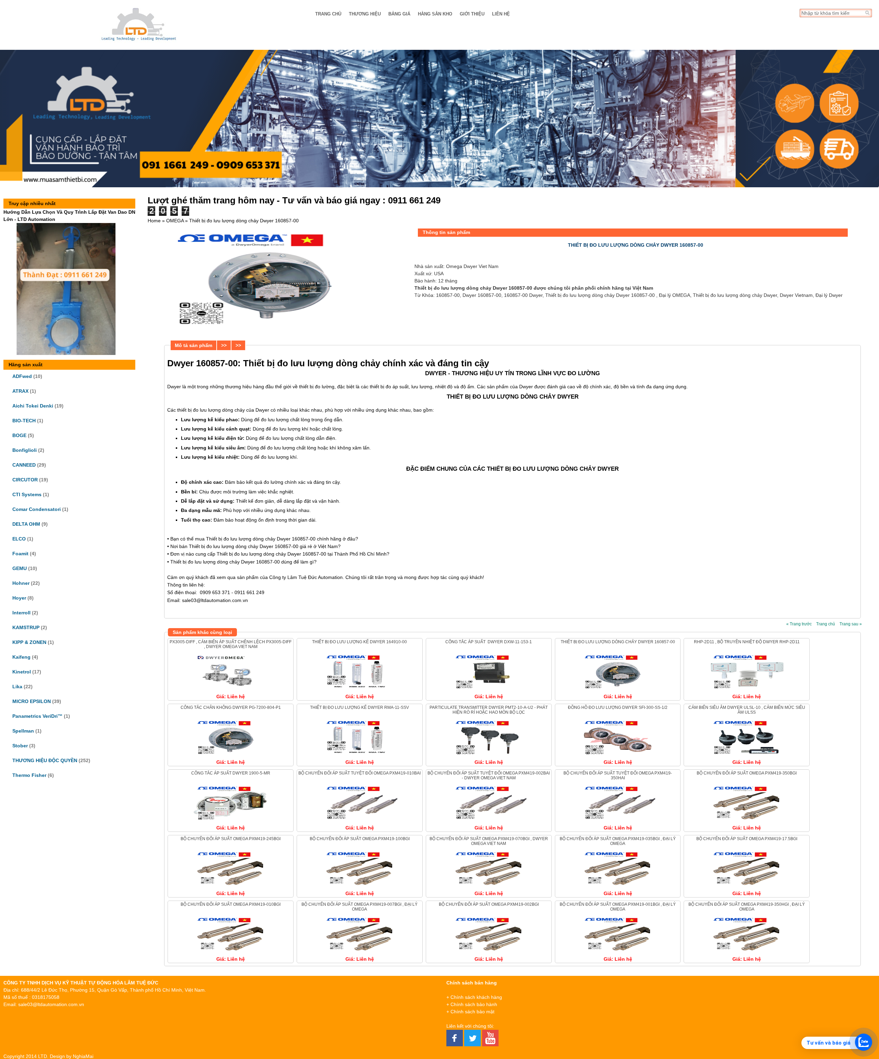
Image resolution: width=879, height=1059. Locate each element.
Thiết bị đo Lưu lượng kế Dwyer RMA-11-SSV (359, 707)
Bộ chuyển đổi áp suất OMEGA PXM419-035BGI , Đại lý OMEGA (618, 841)
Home (154, 220)
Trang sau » (851, 624)
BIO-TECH (24, 420)
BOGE (19, 435)
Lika (17, 686)
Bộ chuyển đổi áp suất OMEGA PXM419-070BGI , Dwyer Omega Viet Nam (489, 841)
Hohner (21, 583)
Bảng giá (399, 13)
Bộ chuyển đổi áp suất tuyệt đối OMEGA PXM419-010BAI (359, 773)
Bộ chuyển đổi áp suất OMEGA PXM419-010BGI (231, 904)
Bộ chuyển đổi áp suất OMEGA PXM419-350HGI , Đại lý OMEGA (746, 907)
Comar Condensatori (36, 509)
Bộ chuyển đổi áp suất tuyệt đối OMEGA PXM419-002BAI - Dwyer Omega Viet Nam (488, 775)
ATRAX (20, 391)
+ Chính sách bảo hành (471, 1004)
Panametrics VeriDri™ (37, 716)
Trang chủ (328, 13)
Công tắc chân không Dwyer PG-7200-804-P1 (231, 707)
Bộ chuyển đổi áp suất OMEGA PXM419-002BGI (489, 904)
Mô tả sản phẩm (193, 345)
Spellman (23, 731)
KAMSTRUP (25, 627)
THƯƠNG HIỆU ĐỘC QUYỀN (44, 760)
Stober (20, 745)
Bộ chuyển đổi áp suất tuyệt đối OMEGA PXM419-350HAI (617, 775)
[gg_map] (788, 1013)
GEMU (19, 568)
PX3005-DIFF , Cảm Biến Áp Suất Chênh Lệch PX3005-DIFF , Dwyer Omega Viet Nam (231, 644)
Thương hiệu (365, 13)
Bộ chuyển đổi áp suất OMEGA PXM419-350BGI (747, 773)
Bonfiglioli (24, 450)
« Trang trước (799, 624)
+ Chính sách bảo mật (470, 1011)
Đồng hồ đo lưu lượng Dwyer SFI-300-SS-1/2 (617, 707)
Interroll (21, 612)
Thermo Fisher (29, 775)
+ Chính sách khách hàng (474, 997)
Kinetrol (21, 672)
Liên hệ (501, 13)
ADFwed (22, 376)
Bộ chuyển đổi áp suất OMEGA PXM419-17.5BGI (746, 838)
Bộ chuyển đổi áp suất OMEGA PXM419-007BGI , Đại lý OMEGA (359, 907)
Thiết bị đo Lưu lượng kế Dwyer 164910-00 (359, 641)
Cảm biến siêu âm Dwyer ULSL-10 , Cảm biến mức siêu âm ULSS (746, 710)
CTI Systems (27, 494)
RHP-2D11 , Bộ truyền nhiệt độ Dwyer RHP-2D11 (747, 641)
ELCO (19, 539)
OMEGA (175, 220)
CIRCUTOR (25, 479)
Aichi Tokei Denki (32, 406)
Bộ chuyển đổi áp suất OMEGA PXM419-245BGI (231, 838)
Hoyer (19, 598)
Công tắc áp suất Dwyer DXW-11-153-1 (488, 641)
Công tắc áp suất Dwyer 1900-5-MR (230, 773)
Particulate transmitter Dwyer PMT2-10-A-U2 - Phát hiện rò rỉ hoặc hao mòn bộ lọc (489, 710)
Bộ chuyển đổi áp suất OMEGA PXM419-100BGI (360, 838)
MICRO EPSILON (31, 701)
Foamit (20, 553)
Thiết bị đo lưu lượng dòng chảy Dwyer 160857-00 (618, 641)
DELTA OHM (26, 524)
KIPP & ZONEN (29, 642)
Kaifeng (21, 657)
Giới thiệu (472, 13)
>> (224, 345)
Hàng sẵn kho (435, 13)
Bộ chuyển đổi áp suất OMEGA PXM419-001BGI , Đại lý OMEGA (618, 907)
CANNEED (24, 465)
